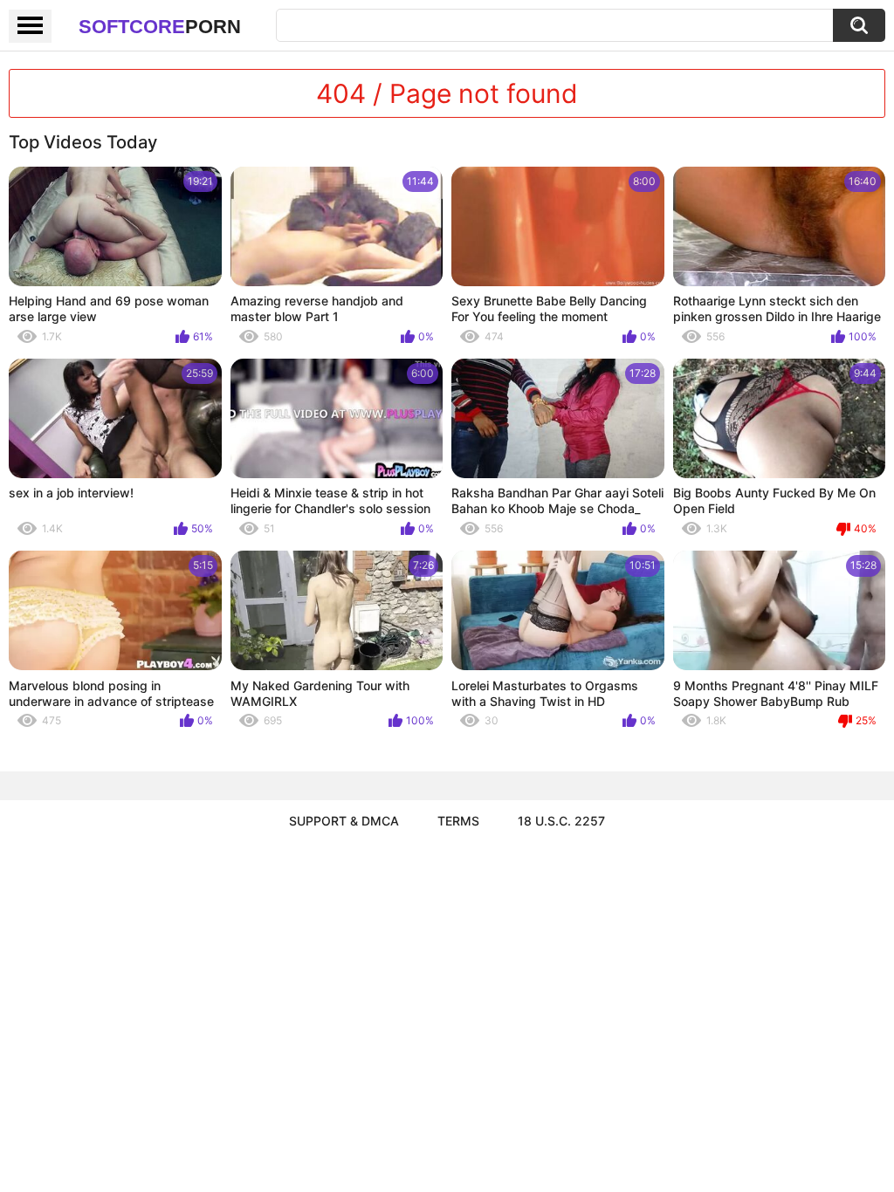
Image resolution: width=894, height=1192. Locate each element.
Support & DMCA (344, 820)
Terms (458, 820)
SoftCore (160, 27)
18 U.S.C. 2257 (561, 820)
